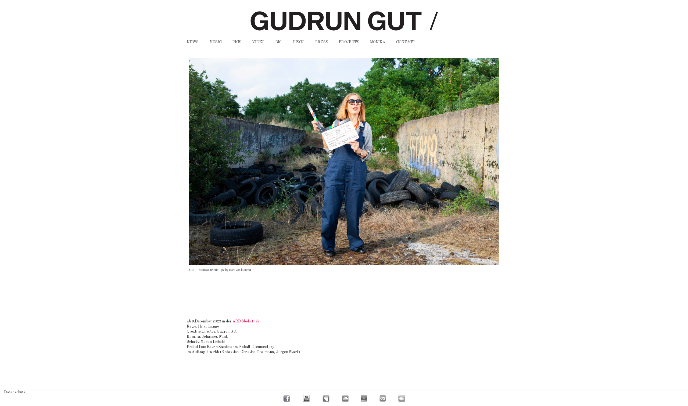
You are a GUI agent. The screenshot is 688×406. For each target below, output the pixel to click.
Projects (349, 42)
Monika (377, 42)
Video (258, 42)
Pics (236, 42)
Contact (405, 42)
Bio (278, 42)
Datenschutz (15, 392)
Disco (298, 42)
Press (321, 42)
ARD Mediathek (245, 321)
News (193, 42)
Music (216, 42)
